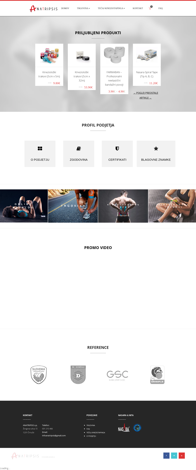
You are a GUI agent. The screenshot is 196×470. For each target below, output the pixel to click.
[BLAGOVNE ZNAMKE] (156, 148)
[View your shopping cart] (150, 8)
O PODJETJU (91, 436)
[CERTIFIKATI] (117, 148)
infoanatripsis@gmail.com (54, 435)
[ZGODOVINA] (78, 148)
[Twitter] (174, 456)
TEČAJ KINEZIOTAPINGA (96, 432)
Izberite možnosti (49, 60)
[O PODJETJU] (40, 148)
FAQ (88, 429)
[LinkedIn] (182, 456)
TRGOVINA (91, 425)
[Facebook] (166, 456)
